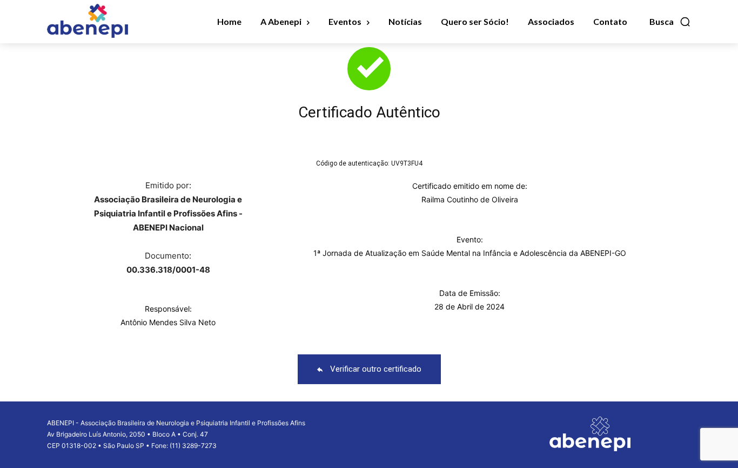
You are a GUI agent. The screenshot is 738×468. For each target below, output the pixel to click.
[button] (670, 21)
